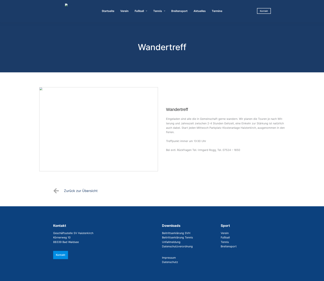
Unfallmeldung (171, 242)
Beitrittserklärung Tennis (177, 237)
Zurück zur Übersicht (81, 191)
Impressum (169, 257)
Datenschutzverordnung (177, 246)
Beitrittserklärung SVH (176, 233)
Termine (217, 11)
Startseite (108, 11)
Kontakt (264, 11)
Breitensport (179, 11)
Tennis (157, 11)
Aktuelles (200, 11)
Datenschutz (170, 262)
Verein (124, 11)
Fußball (139, 11)
